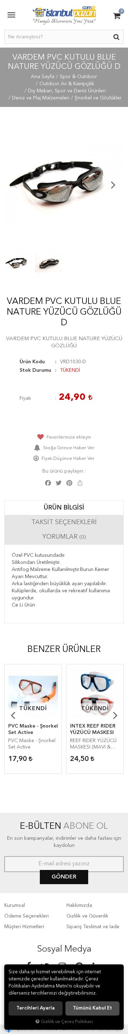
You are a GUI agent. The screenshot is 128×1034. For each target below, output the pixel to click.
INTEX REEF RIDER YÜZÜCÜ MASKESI (93, 729)
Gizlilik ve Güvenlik (87, 916)
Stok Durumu (35, 370)
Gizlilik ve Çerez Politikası (67, 1021)
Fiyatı (25, 398)
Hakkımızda (79, 905)
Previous (15, 185)
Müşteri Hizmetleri (24, 926)
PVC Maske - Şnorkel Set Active (33, 729)
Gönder (64, 877)
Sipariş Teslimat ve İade (92, 926)
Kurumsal (14, 905)
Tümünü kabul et (92, 1008)
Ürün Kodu (32, 361)
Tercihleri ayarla (35, 1008)
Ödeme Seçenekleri (26, 916)
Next (113, 185)
